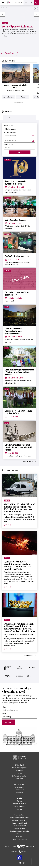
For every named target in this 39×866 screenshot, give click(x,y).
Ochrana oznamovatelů (19, 826)
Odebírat (8, 722)
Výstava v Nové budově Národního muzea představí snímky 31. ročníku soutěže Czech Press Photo (17, 565)
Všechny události (28, 461)
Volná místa (19, 778)
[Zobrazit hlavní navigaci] (2, 2)
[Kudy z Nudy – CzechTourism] (25, 676)
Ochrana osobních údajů (19, 823)
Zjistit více (7, 525)
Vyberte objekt (8, 126)
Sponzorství (19, 770)
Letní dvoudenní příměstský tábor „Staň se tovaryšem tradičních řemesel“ (19, 372)
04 (36, 14)
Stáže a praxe (20, 792)
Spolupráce (19, 765)
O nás (19, 798)
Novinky (19, 801)
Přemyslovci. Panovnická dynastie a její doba (15, 182)
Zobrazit (19, 152)
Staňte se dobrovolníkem (19, 776)
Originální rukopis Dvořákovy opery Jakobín (17, 293)
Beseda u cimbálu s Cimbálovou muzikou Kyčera (18, 412)
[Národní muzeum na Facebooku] (16, 863)
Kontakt (19, 809)
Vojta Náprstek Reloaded (17, 26)
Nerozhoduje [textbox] (7, 717)
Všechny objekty (18, 102)
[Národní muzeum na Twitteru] (20, 863)
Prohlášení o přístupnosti (19, 820)
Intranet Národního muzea (19, 839)
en (19, 2)
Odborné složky (19, 787)
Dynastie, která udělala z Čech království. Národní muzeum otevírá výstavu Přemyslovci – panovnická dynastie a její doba (19, 627)
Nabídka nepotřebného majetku (19, 831)
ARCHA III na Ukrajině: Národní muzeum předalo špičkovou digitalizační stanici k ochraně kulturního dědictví (19, 508)
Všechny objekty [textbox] (10, 129)
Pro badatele (19, 784)
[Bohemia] (31, 667)
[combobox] (19, 129)
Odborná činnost (19, 790)
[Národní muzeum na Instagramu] (24, 863)
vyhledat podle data (10, 133)
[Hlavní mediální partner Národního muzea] (7, 667)
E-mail (4, 707)
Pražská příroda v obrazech (17, 256)
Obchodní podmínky (19, 828)
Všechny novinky (29, 655)
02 (2, 14)
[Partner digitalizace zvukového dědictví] (13, 676)
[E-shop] (26, 2)
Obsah (4, 713)
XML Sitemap (19, 834)
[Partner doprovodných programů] (19, 667)
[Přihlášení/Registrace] (31, 2)
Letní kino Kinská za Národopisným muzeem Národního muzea (15, 331)
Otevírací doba (10, 97)
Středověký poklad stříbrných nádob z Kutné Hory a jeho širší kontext (18, 447)
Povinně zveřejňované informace (19, 817)
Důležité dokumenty (19, 806)
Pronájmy (19, 773)
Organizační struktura (19, 804)
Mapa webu (19, 836)
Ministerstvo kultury (19, 815)
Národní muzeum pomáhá (19, 768)
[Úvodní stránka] (10, 2)
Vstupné (23, 97)
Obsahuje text (8, 144)
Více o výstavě (9, 53)
